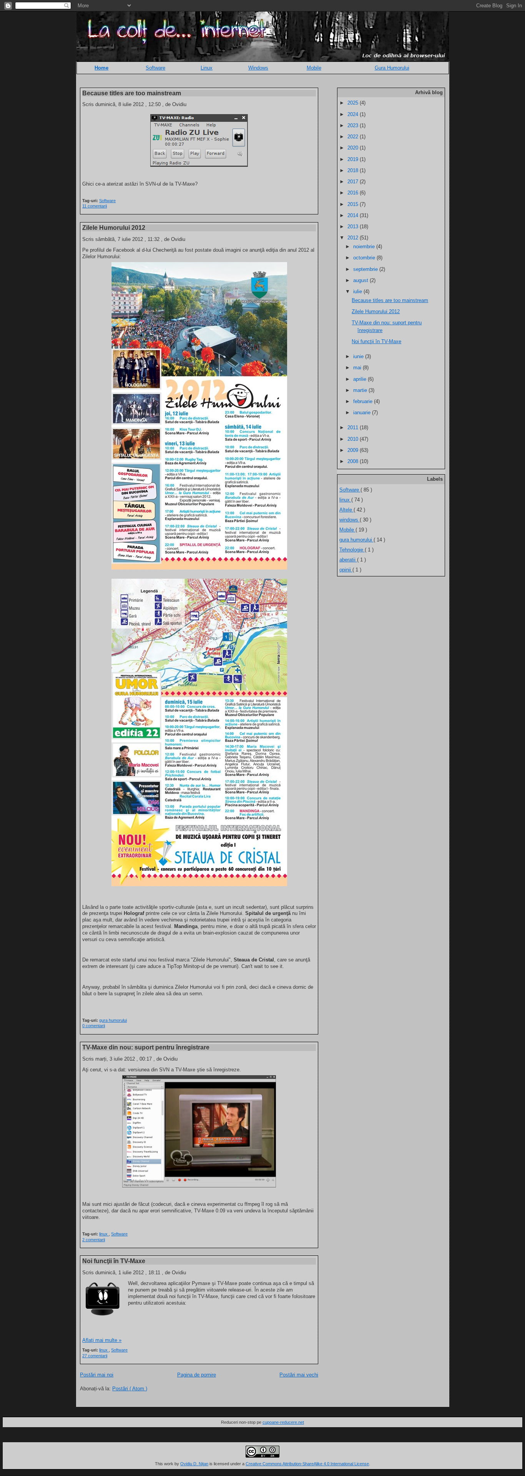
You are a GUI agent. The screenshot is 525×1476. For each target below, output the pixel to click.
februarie (363, 401)
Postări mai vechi (298, 1375)
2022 (353, 136)
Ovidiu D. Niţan (194, 1463)
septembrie (366, 269)
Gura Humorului (392, 68)
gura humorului (113, 1020)
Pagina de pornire (196, 1375)
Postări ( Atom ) (129, 1388)
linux (104, 1234)
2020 (353, 148)
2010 (353, 439)
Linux (207, 68)
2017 (353, 181)
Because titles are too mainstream (131, 93)
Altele (346, 510)
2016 (353, 193)
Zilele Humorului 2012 (113, 227)
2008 (353, 461)
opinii (345, 570)
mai (358, 367)
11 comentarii (94, 206)
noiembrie (364, 246)
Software (155, 68)
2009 (353, 450)
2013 (353, 226)
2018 (353, 170)
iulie (358, 291)
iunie (359, 356)
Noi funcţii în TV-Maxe (113, 1260)
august (361, 280)
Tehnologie (352, 550)
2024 (353, 114)
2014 (353, 215)
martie (361, 390)
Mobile (314, 68)
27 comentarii (94, 1355)
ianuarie (362, 412)
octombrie (365, 258)
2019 (353, 159)
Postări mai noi (96, 1375)
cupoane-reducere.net (283, 1422)
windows (349, 520)
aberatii (348, 560)
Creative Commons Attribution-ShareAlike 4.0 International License (307, 1463)
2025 (353, 103)
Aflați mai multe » (101, 1340)
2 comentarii (93, 1239)
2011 (353, 427)
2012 (353, 238)
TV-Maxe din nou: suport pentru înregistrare (145, 1047)
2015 (353, 204)
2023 (353, 125)
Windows (258, 68)
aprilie (360, 379)
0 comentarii (93, 1025)
